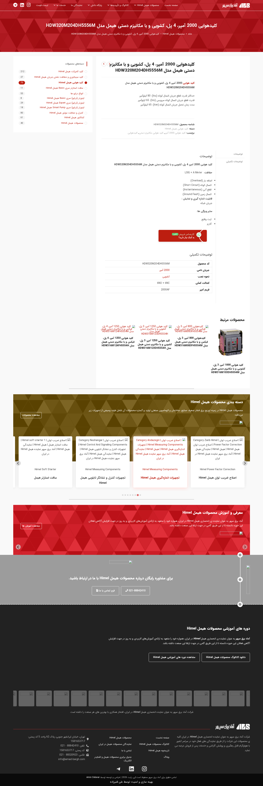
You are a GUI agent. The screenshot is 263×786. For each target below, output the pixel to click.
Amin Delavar (93, 777)
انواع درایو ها (77, 93)
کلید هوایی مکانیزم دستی (151, 133)
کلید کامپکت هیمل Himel (71, 71)
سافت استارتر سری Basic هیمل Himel (64, 88)
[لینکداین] (131, 769)
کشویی (166, 277)
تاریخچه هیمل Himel (158, 751)
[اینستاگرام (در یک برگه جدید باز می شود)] (28, 5)
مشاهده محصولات (31, 415)
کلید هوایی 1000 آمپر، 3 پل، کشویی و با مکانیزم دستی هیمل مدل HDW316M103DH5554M (228, 368)
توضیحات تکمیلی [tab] (234, 161)
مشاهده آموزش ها (31, 526)
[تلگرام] (118, 769)
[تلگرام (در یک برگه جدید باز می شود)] (15, 5)
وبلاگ (166, 757)
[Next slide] (18, 463)
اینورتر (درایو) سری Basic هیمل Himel (65, 98)
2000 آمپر (164, 270)
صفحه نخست (162, 738)
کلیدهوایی (133, 133)
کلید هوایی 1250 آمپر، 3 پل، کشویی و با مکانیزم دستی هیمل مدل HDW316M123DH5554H (155, 344)
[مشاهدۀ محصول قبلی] (109, 64)
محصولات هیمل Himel (72, 123)
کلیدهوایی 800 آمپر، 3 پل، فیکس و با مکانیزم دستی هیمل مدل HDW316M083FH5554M (191, 342)
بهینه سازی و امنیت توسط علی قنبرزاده (131, 782)
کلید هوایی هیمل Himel (176, 129)
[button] (135, 590)
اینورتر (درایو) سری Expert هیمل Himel (65, 103)
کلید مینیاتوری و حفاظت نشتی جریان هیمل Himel (58, 77)
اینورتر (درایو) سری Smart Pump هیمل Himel (62, 107)
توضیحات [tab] (238, 154)
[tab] (140, 495)
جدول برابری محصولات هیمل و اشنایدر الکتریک (113, 759)
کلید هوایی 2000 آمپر (175, 133)
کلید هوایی (188, 83)
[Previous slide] (244, 463)
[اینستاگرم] (144, 769)
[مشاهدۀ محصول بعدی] (103, 64)
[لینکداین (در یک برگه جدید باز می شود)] (22, 5)
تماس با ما (126, 751)
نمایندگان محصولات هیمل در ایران (115, 744)
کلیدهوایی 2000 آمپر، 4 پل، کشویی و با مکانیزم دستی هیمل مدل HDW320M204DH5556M (115, 34)
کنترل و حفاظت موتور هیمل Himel (66, 113)
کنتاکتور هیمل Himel (74, 117)
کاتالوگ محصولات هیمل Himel (154, 744)
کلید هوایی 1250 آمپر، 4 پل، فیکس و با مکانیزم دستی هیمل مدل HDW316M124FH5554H (118, 342)
